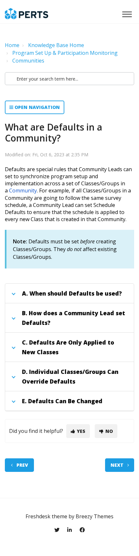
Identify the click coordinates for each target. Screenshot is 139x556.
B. (24, 313)
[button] (127, 12)
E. (24, 401)
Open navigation (36, 107)
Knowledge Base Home (56, 45)
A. (25, 293)
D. (24, 372)
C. (24, 342)
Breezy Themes (94, 516)
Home (12, 45)
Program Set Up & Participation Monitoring (65, 52)
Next (117, 465)
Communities (28, 60)
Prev (22, 465)
